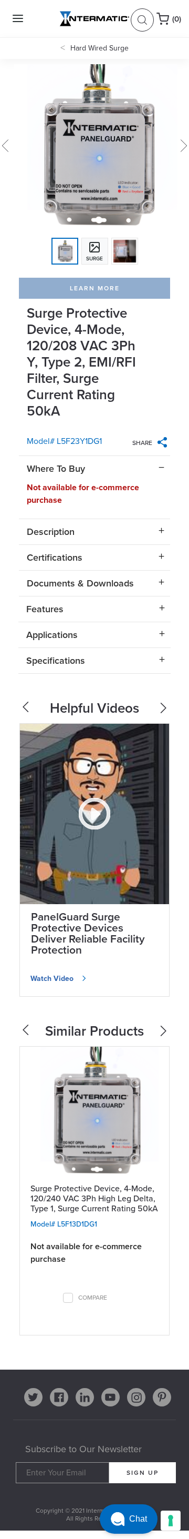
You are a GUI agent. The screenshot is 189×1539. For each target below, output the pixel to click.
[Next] (164, 1033)
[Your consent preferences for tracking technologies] (171, 1521)
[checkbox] (68, 1298)
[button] (129, 1519)
